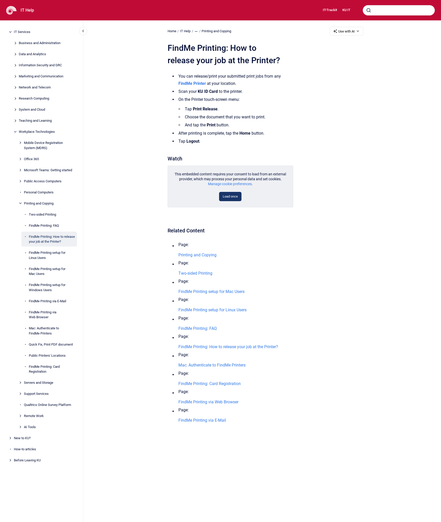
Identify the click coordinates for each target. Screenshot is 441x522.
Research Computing (34, 98)
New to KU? (22, 438)
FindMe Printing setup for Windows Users (47, 287)
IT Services (22, 32)
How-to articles (25, 449)
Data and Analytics (32, 54)
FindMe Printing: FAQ (44, 225)
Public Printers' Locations (47, 355)
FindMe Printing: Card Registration (44, 368)
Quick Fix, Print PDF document (51, 344)
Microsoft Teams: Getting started (48, 170)
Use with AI (346, 31)
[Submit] (369, 10)
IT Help (27, 10)
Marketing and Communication (41, 76)
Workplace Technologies (37, 132)
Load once (230, 196)
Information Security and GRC (40, 65)
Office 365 (31, 159)
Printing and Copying (39, 203)
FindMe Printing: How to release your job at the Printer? (52, 238)
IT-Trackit (330, 10)
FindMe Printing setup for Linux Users (47, 255)
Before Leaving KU (27, 460)
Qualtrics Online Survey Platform (47, 405)
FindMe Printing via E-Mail (47, 301)
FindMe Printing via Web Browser (42, 314)
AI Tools (30, 427)
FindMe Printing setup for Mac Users (47, 271)
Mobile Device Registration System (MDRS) (43, 145)
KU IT (346, 10)
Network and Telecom (35, 87)
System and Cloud (32, 109)
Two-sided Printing (42, 214)
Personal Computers (39, 192)
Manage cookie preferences (230, 184)
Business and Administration (39, 43)
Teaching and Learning (35, 121)
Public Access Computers (43, 181)
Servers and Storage (38, 383)
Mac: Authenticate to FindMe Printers (44, 330)
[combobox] (399, 10)
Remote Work (34, 416)
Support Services (36, 394)
